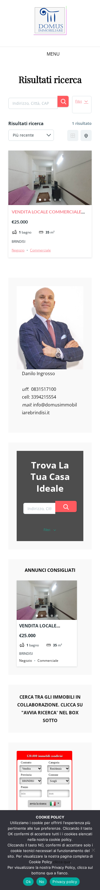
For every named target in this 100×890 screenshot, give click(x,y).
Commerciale (40, 250)
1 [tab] (40, 200)
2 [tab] (45, 200)
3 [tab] (50, 200)
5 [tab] (60, 200)
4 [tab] (55, 200)
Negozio (18, 250)
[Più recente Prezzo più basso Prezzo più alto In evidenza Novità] (31, 135)
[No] (93, 850)
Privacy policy (64, 881)
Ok (28, 881)
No (41, 881)
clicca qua (61, 862)
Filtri (78, 101)
